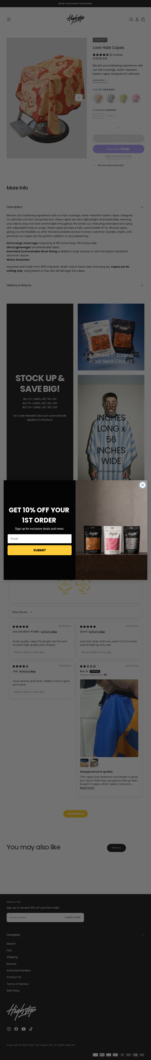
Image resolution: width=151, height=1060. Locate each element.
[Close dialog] (142, 485)
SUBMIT (39, 550)
